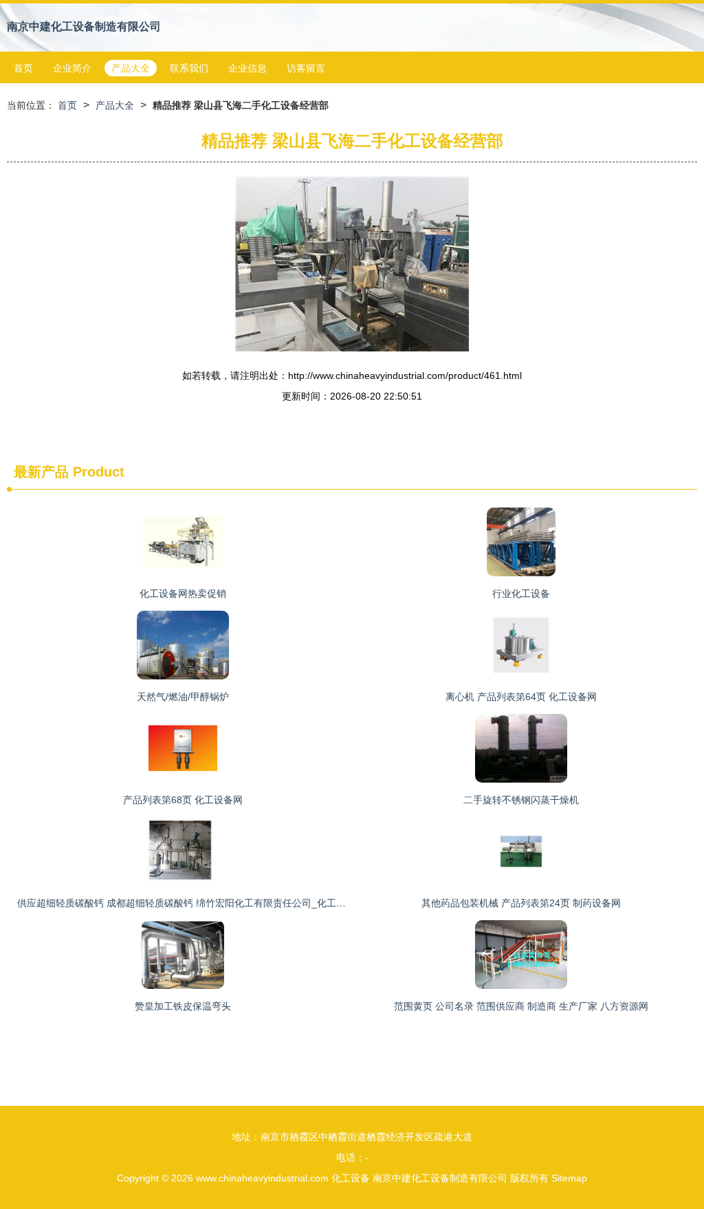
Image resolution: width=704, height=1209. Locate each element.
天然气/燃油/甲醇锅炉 (183, 696)
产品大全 (130, 68)
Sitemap (569, 1178)
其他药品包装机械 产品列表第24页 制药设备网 (521, 902)
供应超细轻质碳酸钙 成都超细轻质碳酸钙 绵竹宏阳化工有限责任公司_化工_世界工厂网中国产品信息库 (237, 902)
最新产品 (41, 471)
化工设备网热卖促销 (183, 593)
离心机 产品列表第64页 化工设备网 (521, 696)
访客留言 (306, 68)
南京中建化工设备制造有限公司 (84, 26)
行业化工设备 (521, 593)
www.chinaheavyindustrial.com (262, 1178)
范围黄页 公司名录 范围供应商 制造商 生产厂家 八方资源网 (521, 1006)
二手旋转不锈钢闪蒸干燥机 (521, 799)
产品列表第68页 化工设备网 (183, 799)
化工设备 (350, 1178)
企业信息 (247, 68)
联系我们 (189, 68)
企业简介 (72, 68)
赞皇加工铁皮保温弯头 (183, 1006)
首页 (23, 68)
